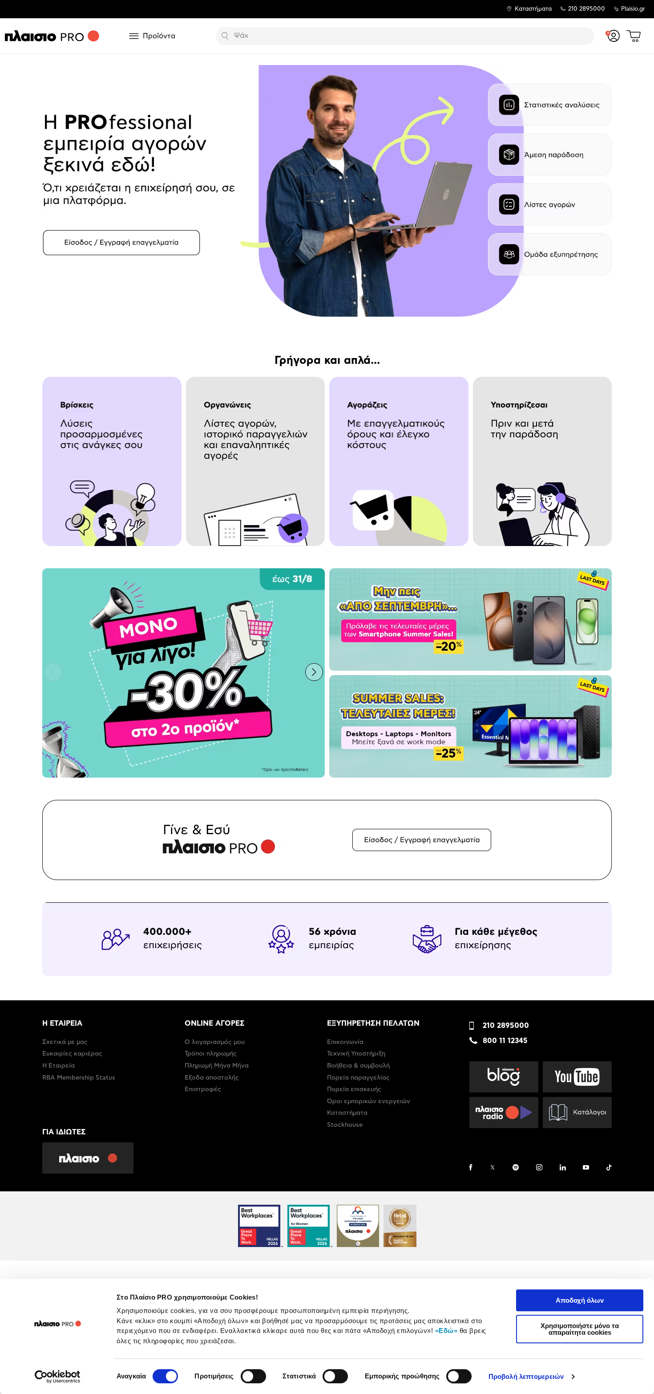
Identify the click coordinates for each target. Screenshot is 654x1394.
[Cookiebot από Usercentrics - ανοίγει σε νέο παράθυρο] (58, 1376)
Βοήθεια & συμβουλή (358, 1066)
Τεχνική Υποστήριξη (356, 1054)
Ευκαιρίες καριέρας (72, 1054)
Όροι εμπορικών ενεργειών (368, 1101)
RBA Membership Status (78, 1078)
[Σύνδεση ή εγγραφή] (614, 36)
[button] (53, 190)
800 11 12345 (505, 1040)
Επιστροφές (203, 1089)
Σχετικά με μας (65, 1042)
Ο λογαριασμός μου (215, 1042)
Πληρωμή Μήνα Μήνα (217, 1066)
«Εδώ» (446, 1330)
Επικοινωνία (345, 1042)
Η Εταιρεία (58, 1066)
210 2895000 (506, 1025)
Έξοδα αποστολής (212, 1078)
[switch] (253, 1376)
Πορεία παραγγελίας (358, 1078)
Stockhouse (345, 1125)
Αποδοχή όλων (580, 1300)
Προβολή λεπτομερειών (526, 1376)
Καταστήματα (533, 9)
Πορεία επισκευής (354, 1089)
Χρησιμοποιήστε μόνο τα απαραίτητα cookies (580, 1329)
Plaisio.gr (633, 9)
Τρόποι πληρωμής (211, 1054)
